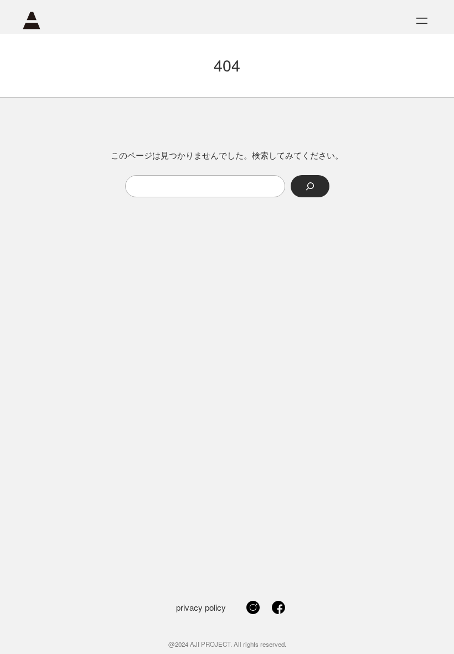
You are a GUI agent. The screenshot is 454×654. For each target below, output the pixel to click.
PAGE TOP (434, 625)
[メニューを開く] (421, 20)
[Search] (310, 186)
